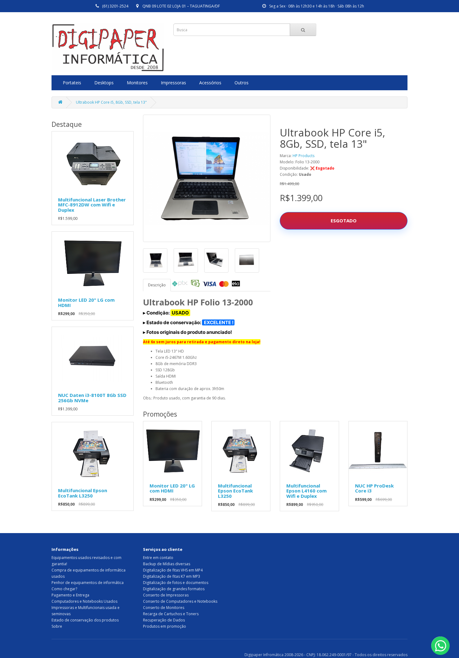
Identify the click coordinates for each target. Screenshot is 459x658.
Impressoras (173, 83)
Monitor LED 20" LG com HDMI (86, 302)
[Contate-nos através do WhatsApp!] (440, 645)
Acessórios (210, 83)
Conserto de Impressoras (166, 595)
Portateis (72, 83)
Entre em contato (158, 557)
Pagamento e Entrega (70, 595)
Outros (241, 83)
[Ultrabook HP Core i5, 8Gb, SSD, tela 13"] (207, 178)
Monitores (137, 83)
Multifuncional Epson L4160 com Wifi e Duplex (306, 490)
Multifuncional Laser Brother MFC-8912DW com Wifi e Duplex (92, 204)
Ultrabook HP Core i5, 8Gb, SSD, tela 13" (111, 102)
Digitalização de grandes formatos (174, 588)
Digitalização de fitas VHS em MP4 (173, 570)
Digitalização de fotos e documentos (175, 582)
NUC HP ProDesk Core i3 (374, 488)
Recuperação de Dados (164, 620)
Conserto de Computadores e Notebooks (180, 601)
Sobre (57, 626)
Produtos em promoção (164, 626)
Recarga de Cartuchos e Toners (171, 613)
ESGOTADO (344, 220)
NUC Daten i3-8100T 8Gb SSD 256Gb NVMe (92, 397)
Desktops (104, 83)
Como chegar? (64, 588)
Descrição (157, 285)
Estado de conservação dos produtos (85, 620)
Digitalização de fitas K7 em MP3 (171, 576)
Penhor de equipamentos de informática (88, 582)
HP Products (303, 155)
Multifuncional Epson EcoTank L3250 (82, 493)
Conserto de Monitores (163, 607)
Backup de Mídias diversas (166, 563)
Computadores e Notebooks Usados (84, 601)
